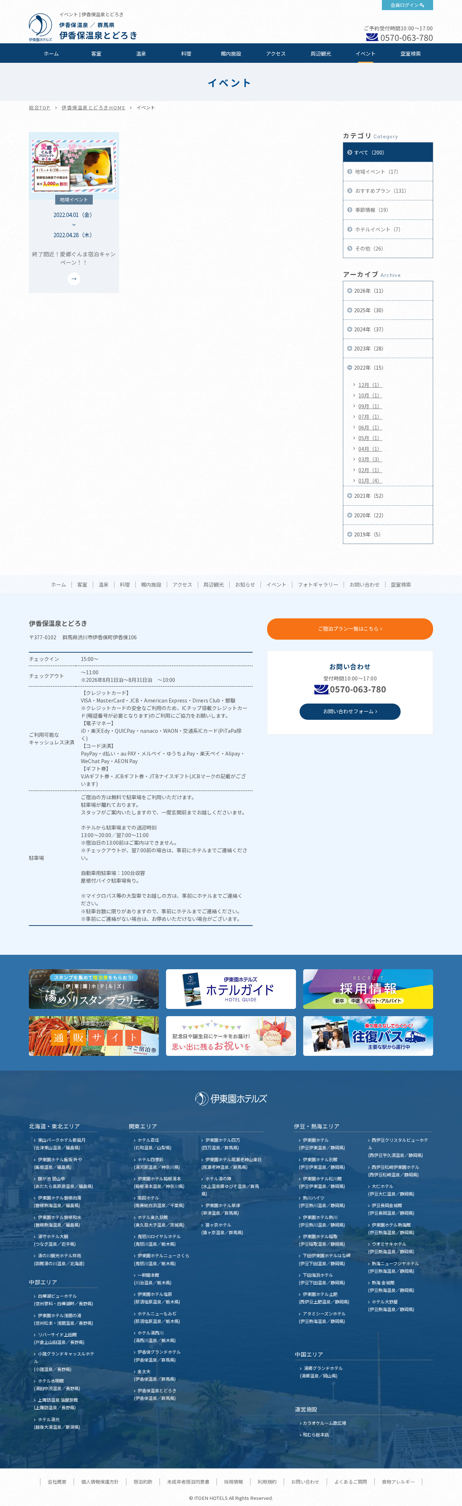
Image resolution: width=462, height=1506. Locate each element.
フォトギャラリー (318, 585)
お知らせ (245, 585)
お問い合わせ (364, 585)
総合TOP (40, 107)
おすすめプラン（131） (381, 190)
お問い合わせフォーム (348, 711)
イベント (366, 53)
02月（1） (370, 470)
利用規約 (267, 1481)
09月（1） (370, 406)
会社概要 (57, 1481)
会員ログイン (405, 4)
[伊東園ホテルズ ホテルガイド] (231, 989)
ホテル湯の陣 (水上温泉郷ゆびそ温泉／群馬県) (230, 1186)
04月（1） (370, 448)
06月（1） (370, 427)
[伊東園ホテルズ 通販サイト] (94, 1036)
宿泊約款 (143, 1481)
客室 (96, 53)
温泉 (141, 53)
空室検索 (411, 53)
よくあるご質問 (350, 1481)
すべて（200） (370, 152)
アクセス (276, 53)
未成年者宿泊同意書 (188, 1481)
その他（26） (370, 248)
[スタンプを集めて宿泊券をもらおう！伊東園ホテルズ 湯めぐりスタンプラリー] (94, 989)
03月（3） (370, 459)
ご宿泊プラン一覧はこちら (348, 628)
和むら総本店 (316, 1434)
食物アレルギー (398, 1481)
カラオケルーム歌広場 (324, 1423)
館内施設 (231, 53)
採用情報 (233, 1481)
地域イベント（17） (377, 171)
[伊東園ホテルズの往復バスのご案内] (368, 1036)
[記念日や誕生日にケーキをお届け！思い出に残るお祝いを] (231, 1036)
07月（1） (370, 416)
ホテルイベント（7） (379, 229)
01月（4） (370, 480)
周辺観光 (321, 53)
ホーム (51, 53)
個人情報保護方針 (100, 1481)
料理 (186, 53)
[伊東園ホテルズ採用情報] (368, 989)
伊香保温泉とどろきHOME (93, 107)
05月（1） (370, 437)
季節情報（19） (372, 209)
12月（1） (370, 384)
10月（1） (370, 395)
